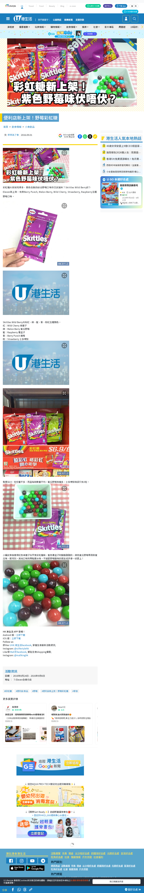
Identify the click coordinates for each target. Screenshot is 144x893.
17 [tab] (78, 37)
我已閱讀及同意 (116, 881)
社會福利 (98, 857)
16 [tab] (75, 37)
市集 (64, 853)
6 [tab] (79, 30)
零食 (76, 691)
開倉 (71, 853)
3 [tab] (71, 30)
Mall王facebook (18, 651)
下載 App (122, 6)
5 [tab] (77, 30)
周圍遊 (122, 27)
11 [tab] (77, 34)
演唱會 (10, 27)
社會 (67, 857)
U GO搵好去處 (131, 11)
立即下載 (20, 635)
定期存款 (80, 20)
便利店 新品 (22, 691)
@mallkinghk (21, 655)
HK (22, 6)
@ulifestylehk (21, 648)
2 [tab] (68, 30)
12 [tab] (79, 34)
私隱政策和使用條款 (79, 880)
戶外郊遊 (87, 857)
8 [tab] (68, 34)
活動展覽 (55, 853)
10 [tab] (74, 34)
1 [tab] (65, 30)
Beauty (52, 6)
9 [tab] (71, 34)
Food (41, 6)
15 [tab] (72, 37)
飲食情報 (16, 126)
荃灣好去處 (127, 853)
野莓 (35, 691)
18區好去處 (136, 27)
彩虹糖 (8, 691)
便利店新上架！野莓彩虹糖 (55, 691)
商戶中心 (107, 6)
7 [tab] (65, 34)
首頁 (5, 126)
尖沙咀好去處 (82, 853)
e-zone (73, 6)
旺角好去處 (57, 857)
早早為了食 (13, 134)
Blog (62, 6)
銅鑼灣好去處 (98, 853)
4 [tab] (74, 30)
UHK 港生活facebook (20, 645)
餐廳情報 (76, 857)
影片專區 (109, 27)
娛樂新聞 (68, 20)
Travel (31, 6)
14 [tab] (69, 37)
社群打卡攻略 (94, 6)
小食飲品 (30, 126)
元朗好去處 (113, 853)
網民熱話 (55, 865)
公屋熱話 (57, 20)
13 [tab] (67, 37)
